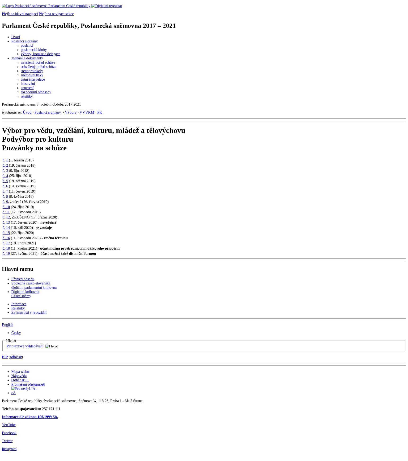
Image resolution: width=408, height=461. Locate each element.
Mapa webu (20, 372)
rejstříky (27, 96)
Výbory (70, 112)
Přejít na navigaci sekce (56, 14)
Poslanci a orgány (24, 41)
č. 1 (5, 160)
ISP (5, 357)
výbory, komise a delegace (40, 54)
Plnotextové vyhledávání (25, 346)
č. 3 (5, 171)
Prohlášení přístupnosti (28, 384)
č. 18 (6, 248)
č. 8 (5, 196)
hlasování (28, 84)
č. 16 (6, 238)
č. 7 (5, 191)
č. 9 (5, 202)
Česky (16, 333)
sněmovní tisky (32, 75)
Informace (18, 304)
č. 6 (5, 186)
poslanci (27, 45)
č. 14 (6, 228)
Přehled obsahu (22, 279)
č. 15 (6, 233)
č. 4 (5, 176)
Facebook (9, 433)
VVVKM (87, 112)
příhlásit (16, 357)
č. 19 (6, 253)
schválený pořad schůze (38, 67)
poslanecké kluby (34, 50)
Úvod (15, 37)
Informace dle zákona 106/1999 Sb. (30, 417)
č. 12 (6, 217)
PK (99, 112)
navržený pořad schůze (38, 62)
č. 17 (6, 243)
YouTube (9, 425)
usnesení (27, 88)
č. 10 (6, 207)
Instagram (9, 449)
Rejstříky (18, 308)
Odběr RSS (20, 380)
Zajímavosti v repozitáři (29, 312)
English (7, 325)
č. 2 (5, 165)
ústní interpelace (33, 79)
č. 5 (5, 181)
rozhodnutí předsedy (36, 92)
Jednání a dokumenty (27, 58)
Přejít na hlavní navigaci (20, 14)
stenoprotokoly (32, 71)
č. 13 (6, 222)
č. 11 (6, 212)
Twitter (7, 441)
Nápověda (19, 376)
